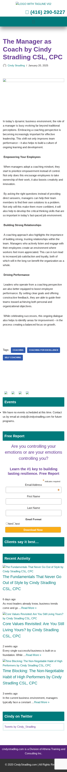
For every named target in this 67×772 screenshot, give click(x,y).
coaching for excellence (43, 350)
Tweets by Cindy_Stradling (20, 726)
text (17, 523)
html (10, 523)
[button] (33, 22)
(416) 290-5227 (47, 12)
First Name (33, 496)
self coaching (13, 357)
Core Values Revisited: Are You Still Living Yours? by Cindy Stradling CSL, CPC (33, 629)
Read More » (28, 607)
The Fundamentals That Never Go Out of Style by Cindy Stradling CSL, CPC (32, 582)
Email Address (42, 484)
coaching (18, 350)
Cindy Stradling (16, 65)
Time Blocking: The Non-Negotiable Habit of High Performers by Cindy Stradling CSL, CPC (33, 677)
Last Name (33, 507)
